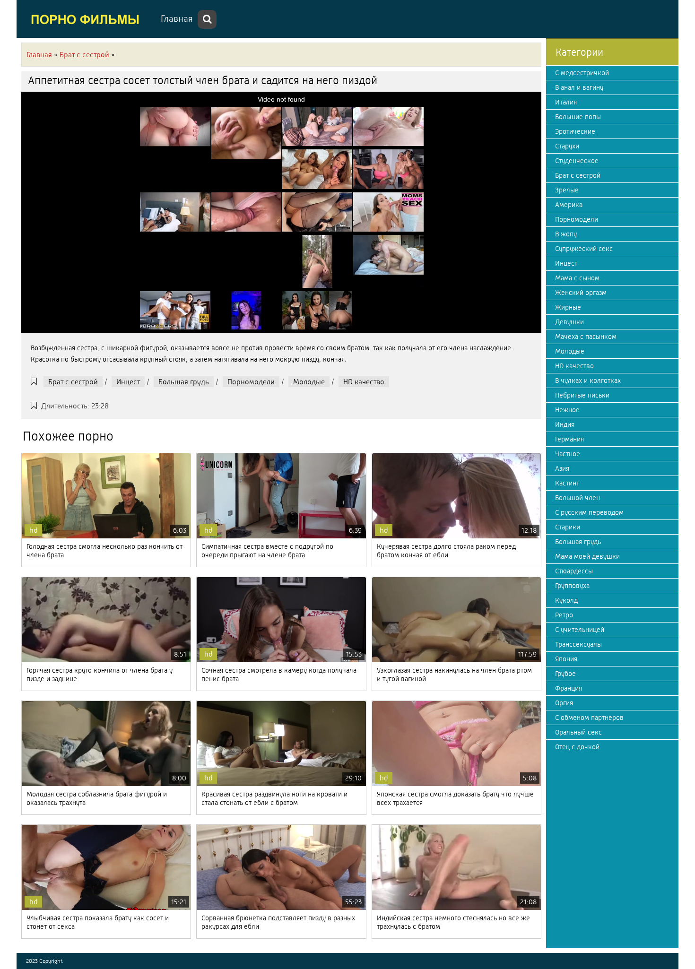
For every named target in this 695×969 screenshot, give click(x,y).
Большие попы (578, 116)
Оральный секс (578, 732)
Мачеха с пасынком (586, 336)
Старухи (567, 146)
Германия (569, 439)
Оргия (564, 703)
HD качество (363, 381)
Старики (567, 527)
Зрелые (567, 190)
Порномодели (251, 381)
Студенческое (577, 160)
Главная (177, 18)
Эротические (575, 131)
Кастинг (567, 483)
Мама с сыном (577, 278)
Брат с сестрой (73, 381)
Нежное (567, 410)
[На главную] (87, 19)
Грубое (565, 673)
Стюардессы (574, 571)
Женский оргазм (581, 292)
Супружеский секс (584, 248)
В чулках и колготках (588, 380)
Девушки (569, 322)
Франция (568, 688)
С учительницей (579, 629)
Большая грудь (183, 381)
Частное (567, 454)
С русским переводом (589, 512)
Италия (566, 102)
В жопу (566, 234)
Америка (568, 204)
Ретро (564, 615)
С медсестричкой (582, 73)
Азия (562, 468)
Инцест (128, 381)
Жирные (568, 307)
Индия (564, 424)
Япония (566, 659)
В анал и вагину (579, 87)
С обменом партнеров (589, 717)
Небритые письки (582, 395)
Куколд (566, 600)
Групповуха (572, 585)
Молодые (309, 381)
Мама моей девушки (587, 556)
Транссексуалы (578, 644)
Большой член (577, 497)
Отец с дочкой (577, 747)
